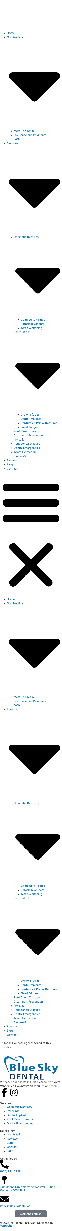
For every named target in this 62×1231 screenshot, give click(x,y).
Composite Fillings (33, 319)
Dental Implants (31, 418)
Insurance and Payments (30, 135)
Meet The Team (24, 131)
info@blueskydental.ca (15, 1206)
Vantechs (6, 1225)
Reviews (12, 460)
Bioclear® (20, 456)
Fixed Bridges (29, 427)
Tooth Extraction (25, 452)
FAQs (17, 139)
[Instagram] (13, 1092)
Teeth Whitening (31, 328)
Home (11, 33)
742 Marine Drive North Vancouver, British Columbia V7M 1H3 (27, 1188)
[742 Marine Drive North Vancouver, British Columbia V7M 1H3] (4, 1180)
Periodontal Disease (27, 443)
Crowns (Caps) (31, 414)
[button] (31, 534)
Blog (10, 464)
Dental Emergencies (27, 448)
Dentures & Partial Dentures (39, 423)
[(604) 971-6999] (4, 1164)
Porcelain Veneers (32, 323)
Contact (12, 468)
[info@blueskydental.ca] (4, 1199)
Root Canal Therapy (27, 431)
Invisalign (20, 439)
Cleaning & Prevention (28, 435)
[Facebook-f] (4, 1092)
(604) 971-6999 (10, 1171)
